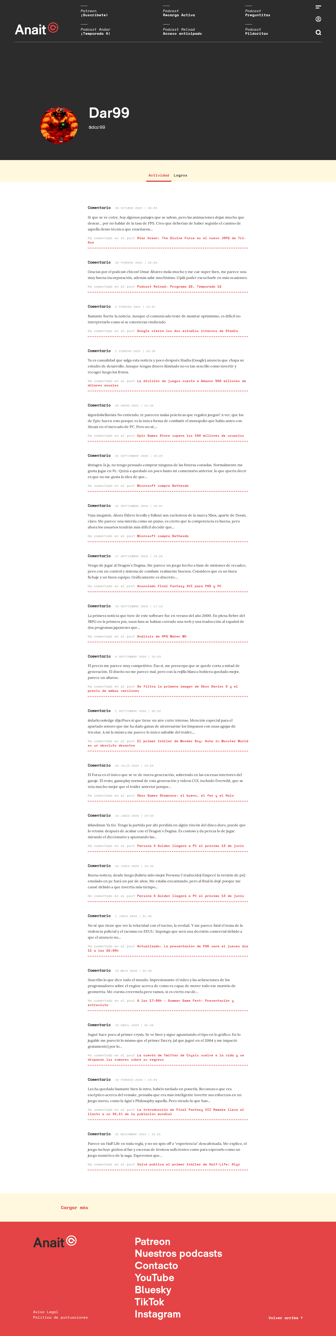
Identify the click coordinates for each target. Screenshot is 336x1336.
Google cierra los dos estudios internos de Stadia (187, 330)
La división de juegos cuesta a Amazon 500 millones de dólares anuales (167, 383)
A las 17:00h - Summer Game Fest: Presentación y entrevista (161, 1002)
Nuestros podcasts (178, 1253)
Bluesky (153, 1289)
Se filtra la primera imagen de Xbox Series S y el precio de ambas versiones (163, 688)
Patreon (153, 1241)
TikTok (149, 1301)
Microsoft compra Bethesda (163, 485)
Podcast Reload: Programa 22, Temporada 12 (179, 286)
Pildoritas (256, 33)
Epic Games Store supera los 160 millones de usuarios (190, 435)
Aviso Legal (45, 1312)
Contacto (156, 1265)
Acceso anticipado (182, 33)
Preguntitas (257, 15)
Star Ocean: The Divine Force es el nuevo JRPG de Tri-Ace (167, 240)
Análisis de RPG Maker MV (162, 636)
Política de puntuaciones (60, 1317)
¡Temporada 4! (95, 33)
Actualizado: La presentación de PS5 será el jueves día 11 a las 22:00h (168, 948)
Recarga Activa (179, 15)
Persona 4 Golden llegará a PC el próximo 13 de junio (190, 845)
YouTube (154, 1277)
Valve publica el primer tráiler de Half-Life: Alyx (188, 1164)
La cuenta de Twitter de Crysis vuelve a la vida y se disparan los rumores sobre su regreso (166, 1057)
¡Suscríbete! (94, 15)
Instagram (158, 1313)
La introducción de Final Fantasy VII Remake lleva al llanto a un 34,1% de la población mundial (166, 1111)
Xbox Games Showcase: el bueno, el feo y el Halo (185, 795)
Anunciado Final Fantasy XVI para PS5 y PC (179, 586)
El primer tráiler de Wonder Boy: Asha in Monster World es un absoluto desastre (168, 743)
